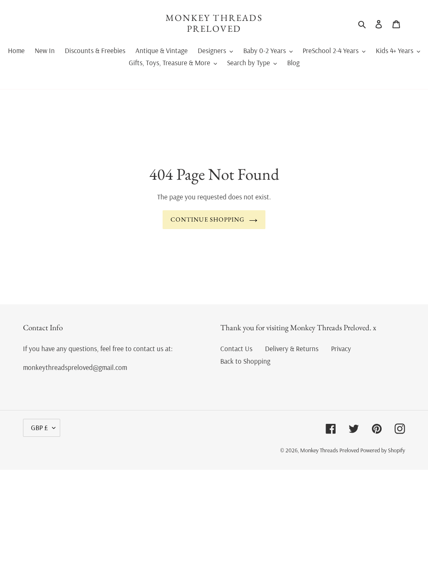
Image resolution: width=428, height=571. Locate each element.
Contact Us (236, 348)
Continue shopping (208, 219)
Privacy (341, 348)
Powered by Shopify (382, 450)
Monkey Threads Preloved (214, 24)
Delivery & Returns (291, 348)
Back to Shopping (245, 361)
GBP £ (39, 427)
